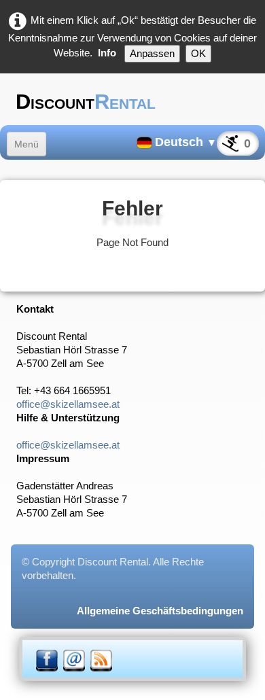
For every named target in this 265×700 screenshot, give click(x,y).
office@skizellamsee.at (68, 404)
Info (107, 52)
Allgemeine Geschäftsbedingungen (160, 610)
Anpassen (152, 53)
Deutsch (186, 142)
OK (198, 53)
